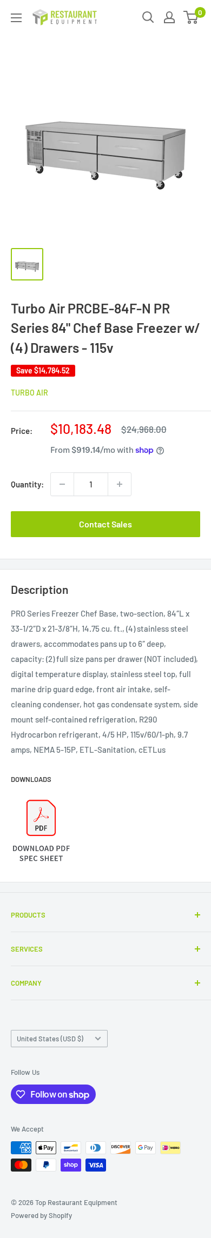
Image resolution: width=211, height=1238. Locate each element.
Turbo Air (29, 392)
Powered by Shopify (41, 1215)
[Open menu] (16, 18)
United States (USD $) (50, 1038)
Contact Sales (105, 524)
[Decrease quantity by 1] (62, 484)
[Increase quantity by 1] (119, 484)
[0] (191, 17)
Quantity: (27, 484)
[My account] (169, 17)
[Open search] (148, 17)
